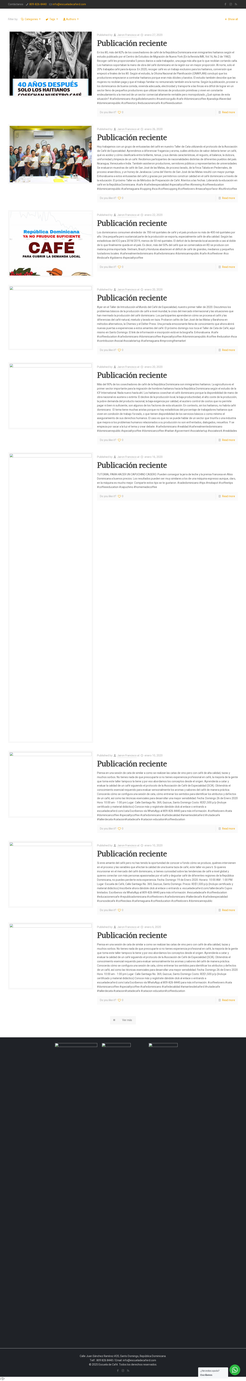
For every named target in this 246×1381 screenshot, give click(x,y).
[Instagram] (231, 4)
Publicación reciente (132, 43)
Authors (71, 19)
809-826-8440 (38, 4)
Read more (228, 112)
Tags (52, 19)
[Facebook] (226, 4)
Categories (31, 19)
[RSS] (236, 4)
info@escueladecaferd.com (69, 4)
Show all (233, 19)
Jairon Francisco (127, 35)
